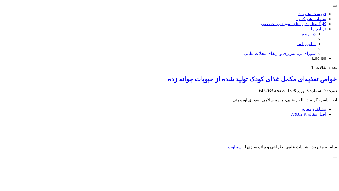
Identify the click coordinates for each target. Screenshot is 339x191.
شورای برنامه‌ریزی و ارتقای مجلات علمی (280, 53)
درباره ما (318, 29)
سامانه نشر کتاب (311, 18)
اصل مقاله (308, 114)
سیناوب (235, 147)
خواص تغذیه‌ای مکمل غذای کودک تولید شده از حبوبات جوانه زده (252, 79)
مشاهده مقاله (314, 109)
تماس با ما (306, 43)
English (319, 58)
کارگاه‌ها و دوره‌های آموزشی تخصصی (293, 23)
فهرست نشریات (312, 13)
